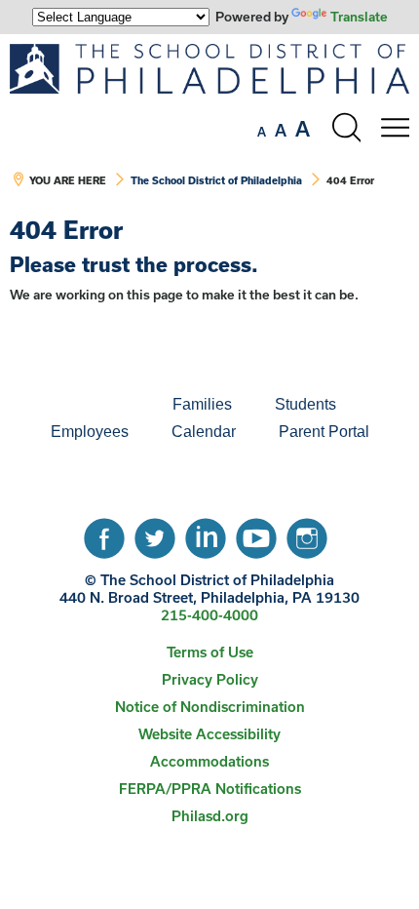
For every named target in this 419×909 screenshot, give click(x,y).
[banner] (209, 125)
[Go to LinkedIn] (205, 533)
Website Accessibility (209, 734)
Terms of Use (210, 652)
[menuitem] (84, 404)
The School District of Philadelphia (216, 180)
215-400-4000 (209, 615)
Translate (359, 16)
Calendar (203, 431)
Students (305, 404)
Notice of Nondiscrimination (210, 706)
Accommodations (209, 761)
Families (202, 404)
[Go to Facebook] (104, 533)
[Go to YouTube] (256, 533)
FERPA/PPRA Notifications (210, 788)
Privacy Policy (210, 679)
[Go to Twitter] (154, 533)
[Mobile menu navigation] (394, 127)
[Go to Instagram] (306, 533)
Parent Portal (324, 431)
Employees (90, 431)
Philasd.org (209, 816)
